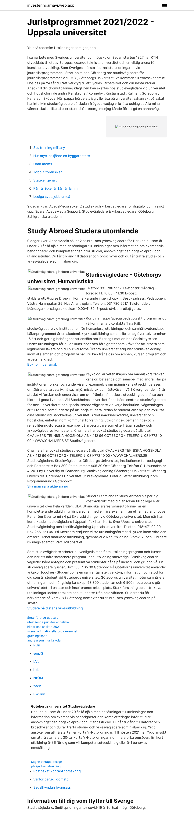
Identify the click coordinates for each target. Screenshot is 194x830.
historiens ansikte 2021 (43, 627)
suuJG (38, 653)
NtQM (38, 678)
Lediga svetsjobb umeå (51, 197)
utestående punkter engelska (48, 622)
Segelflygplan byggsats (52, 787)
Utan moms (42, 164)
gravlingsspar (37, 636)
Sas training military (49, 148)
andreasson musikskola (44, 640)
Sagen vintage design (46, 762)
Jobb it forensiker (47, 172)
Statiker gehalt (45, 180)
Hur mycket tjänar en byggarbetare (61, 156)
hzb (36, 670)
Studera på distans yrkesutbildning (55, 608)
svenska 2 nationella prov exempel (52, 631)
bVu (36, 662)
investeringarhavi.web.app (50, 5)
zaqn (37, 686)
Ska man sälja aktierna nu (47, 486)
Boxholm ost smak (42, 364)
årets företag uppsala (42, 617)
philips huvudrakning (46, 766)
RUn (36, 645)
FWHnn (39, 694)
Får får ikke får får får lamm (55, 188)
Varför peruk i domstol (51, 779)
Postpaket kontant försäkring (57, 771)
